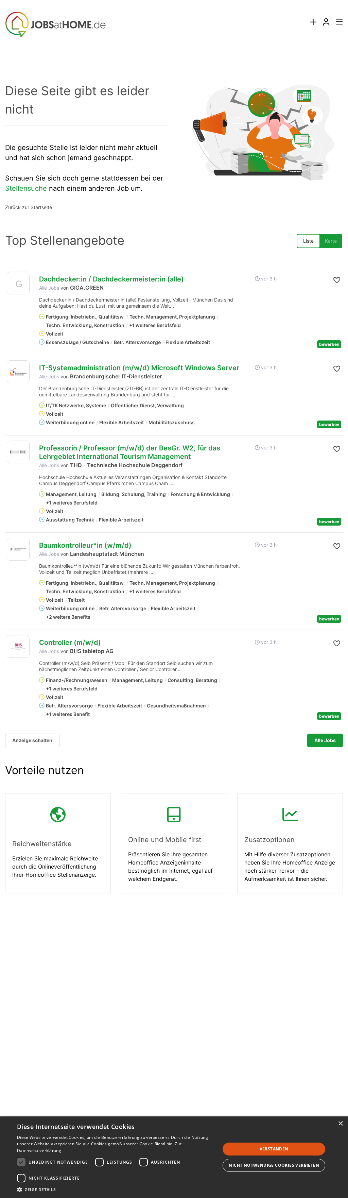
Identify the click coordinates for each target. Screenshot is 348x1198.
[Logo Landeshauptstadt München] (18, 549)
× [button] (340, 1123)
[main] (174, 482)
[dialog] (174, 1157)
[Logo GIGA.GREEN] (18, 284)
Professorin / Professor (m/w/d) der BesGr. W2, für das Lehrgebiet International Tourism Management (129, 452)
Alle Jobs (49, 288)
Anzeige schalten (32, 740)
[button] (333, 280)
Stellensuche (26, 188)
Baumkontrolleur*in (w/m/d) (85, 545)
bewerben (329, 344)
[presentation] (313, 22)
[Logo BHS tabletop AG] (18, 646)
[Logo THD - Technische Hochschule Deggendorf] (18, 452)
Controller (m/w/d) (70, 642)
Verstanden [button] (274, 1149)
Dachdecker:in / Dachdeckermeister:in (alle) (111, 279)
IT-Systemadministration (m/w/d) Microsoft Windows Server (139, 368)
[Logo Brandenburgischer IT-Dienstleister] (18, 372)
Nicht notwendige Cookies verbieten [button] (274, 1165)
